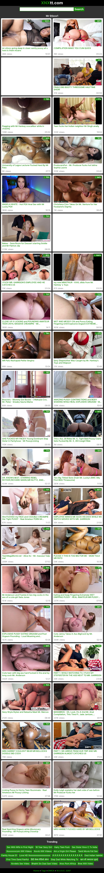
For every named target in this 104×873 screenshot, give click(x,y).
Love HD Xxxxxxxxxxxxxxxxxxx (34, 855)
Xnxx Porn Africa (68, 863)
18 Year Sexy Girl (44, 847)
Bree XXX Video (85, 863)
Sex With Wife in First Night (20, 847)
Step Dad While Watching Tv (64, 859)
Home (36, 870)
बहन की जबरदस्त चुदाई (89, 859)
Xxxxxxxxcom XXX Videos (19, 851)
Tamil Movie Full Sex (88, 851)
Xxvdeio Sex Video (20, 863)
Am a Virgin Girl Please (65, 851)
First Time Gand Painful (17, 859)
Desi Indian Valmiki (94, 855)
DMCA (51, 870)
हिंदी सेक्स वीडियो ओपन (40, 859)
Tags (43, 870)
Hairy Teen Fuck (62, 847)
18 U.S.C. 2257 (63, 870)
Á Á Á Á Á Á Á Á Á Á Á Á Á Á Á (67, 855)
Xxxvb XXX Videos (42, 851)
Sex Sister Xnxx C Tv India (84, 847)
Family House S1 (9, 855)
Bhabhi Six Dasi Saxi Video (44, 863)
